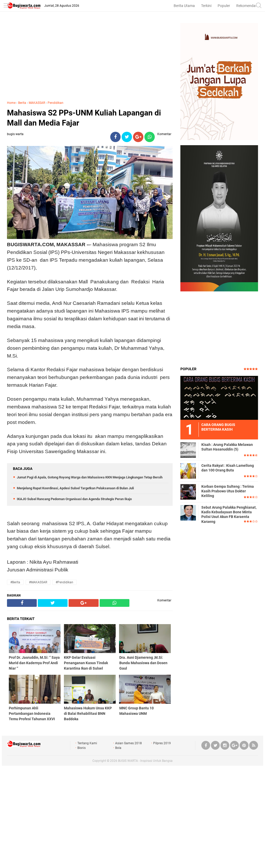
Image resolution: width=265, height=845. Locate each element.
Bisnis (81, 748)
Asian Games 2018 (128, 743)
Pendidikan (55, 103)
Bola (118, 748)
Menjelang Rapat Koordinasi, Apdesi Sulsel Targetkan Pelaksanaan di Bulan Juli (75, 488)
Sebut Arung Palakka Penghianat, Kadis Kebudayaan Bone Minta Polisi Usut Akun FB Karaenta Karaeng (228, 514)
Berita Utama (184, 6)
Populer (224, 6)
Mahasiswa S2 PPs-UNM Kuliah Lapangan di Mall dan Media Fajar (84, 117)
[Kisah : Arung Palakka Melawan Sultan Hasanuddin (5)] (188, 449)
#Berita (15, 582)
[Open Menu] (6, 6)
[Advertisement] (90, 59)
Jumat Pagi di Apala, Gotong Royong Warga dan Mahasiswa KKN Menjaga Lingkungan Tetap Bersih (90, 477)
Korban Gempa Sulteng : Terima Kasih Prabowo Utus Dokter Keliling (227, 491)
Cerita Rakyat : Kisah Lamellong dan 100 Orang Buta (227, 467)
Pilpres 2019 (162, 743)
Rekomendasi (247, 6)
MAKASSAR (37, 103)
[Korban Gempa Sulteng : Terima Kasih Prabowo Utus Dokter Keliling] (188, 491)
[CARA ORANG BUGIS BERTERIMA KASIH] (219, 397)
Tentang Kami (87, 743)
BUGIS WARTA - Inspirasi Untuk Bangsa (145, 761)
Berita (22, 103)
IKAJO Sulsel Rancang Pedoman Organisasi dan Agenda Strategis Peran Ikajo (74, 499)
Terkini (206, 6)
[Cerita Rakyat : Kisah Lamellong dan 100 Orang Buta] (188, 470)
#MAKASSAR (38, 582)
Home (11, 103)
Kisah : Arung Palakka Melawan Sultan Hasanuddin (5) (227, 447)
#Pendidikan (64, 582)
